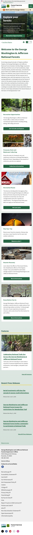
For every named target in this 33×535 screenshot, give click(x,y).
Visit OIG (3, 477)
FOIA (2, 500)
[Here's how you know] (16, 2)
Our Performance (6, 480)
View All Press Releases (25, 434)
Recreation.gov (5, 472)
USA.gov (3, 487)
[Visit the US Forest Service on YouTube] (10, 531)
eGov (2, 508)
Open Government (6, 513)
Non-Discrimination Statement (10, 511)
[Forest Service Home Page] (8, 6)
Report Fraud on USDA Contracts (10, 503)
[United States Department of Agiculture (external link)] (4, 6)
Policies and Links (6, 505)
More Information (16, 278)
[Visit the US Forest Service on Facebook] (6, 531)
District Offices (5, 461)
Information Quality (7, 516)
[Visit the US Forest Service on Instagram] (18, 531)
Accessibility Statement (8, 474)
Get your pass (16, 207)
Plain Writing (5, 495)
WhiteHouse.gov (6, 490)
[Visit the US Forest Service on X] (2, 531)
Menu (30, 6)
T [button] (28, 42)
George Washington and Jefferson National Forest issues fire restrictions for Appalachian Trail (15, 407)
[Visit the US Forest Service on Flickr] (14, 531)
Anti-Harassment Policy (8, 482)
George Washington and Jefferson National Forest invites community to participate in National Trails (15, 423)
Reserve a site (16, 241)
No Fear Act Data (6, 498)
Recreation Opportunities (14, 36)
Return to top (5, 443)
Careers (3, 485)
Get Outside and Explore (16, 128)
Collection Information (16, 166)
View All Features (27, 374)
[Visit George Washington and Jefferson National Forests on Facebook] (2, 466)
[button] (24, 42)
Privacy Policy (5, 492)
